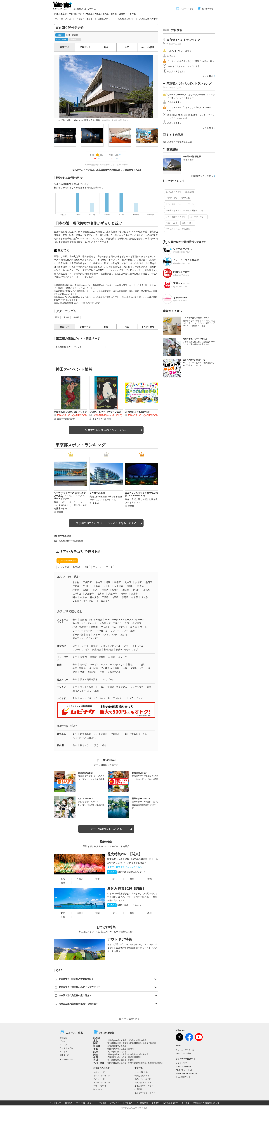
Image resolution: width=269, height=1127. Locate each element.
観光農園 (136, 623)
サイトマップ (55, 1103)
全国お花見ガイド (141, 1076)
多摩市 (134, 593)
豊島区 (86, 590)
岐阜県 (117, 1049)
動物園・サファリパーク (85, 623)
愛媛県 (117, 1060)
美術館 (76, 317)
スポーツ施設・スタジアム (114, 687)
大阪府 (110, 1054)
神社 (130, 664)
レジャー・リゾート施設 (123, 631)
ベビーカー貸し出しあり (85, 738)
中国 (95, 1057)
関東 (56, 13)
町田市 (124, 593)
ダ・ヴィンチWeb (183, 1066)
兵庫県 (123, 1054)
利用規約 (68, 1103)
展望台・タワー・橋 (140, 668)
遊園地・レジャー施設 (91, 619)
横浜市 (81, 13)
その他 (133, 13)
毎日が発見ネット (183, 1077)
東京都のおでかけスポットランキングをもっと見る (106, 523)
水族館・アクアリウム (111, 623)
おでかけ (63, 1038)
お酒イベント (172, 223)
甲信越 (96, 1046)
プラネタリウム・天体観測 (178, 229)
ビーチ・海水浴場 (81, 634)
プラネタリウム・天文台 (113, 627)
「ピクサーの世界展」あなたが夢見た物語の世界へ (190, 61)
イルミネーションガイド (144, 1093)
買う (96, 745)
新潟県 (123, 1046)
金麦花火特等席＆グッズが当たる (123, 867)
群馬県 (106, 13)
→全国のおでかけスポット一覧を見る (91, 601)
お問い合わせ (115, 1103)
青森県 (117, 1040)
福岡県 (110, 1063)
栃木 (149, 879)
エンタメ (61, 687)
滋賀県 (145, 1054)
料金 (106, 47)
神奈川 (80, 879)
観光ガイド (98, 1089)
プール (143, 627)
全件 (75, 619)
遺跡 (117, 668)
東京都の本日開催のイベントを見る (106, 429)
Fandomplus (67, 1060)
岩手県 (123, 1040)
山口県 (123, 1057)
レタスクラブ (181, 1063)
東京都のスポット (126, 19)
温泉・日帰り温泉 (89, 679)
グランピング (135, 698)
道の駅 (83, 664)
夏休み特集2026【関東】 (126, 888)
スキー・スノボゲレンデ (105, 634)
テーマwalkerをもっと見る (106, 828)
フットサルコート (89, 687)
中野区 (140, 586)
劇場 (149, 687)
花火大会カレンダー (142, 1082)
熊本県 (130, 1063)
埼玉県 (97, 13)
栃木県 (114, 13)
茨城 (63, 882)
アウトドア (62, 698)
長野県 (117, 1046)
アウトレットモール (103, 567)
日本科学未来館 (174, 102)
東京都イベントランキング (183, 39)
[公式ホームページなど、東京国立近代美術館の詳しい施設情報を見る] (106, 169)
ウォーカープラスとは (185, 1050)
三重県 (123, 1049)
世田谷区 (118, 586)
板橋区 (115, 590)
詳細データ (85, 47)
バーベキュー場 (102, 698)
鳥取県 (130, 1057)
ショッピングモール (110, 646)
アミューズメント (62, 620)
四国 (95, 1060)
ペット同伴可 (100, 734)
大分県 (137, 1063)
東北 (95, 1040)
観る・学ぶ (85, 745)
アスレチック (119, 698)
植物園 (94, 627)
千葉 (97, 879)
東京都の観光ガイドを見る (68, 347)
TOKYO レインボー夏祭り (179, 51)
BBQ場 (76, 567)
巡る (104, 745)
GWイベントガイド (142, 1079)
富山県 (117, 1052)
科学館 (112, 657)
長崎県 (123, 1063)
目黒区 (96, 586)
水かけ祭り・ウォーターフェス (180, 204)
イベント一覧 (99, 1072)
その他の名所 (113, 672)
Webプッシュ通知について (187, 1053)
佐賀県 (117, 1063)
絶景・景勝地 (79, 668)
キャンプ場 (63, 567)
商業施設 (61, 646)
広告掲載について (170, 1103)
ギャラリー (123, 657)
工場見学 (132, 627)
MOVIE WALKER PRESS (186, 1073)
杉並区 (76, 590)
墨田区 (149, 582)
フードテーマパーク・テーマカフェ (90, 631)
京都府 (117, 1054)
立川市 (101, 593)
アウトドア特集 (119, 939)
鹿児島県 (151, 1063)
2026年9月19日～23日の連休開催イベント (185, 210)
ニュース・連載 (186, 9)
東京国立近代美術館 (66, 419)
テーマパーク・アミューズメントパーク (124, 619)
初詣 (82, 672)
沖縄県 (159, 1063)
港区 (108, 582)
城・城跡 (93, 668)
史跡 (125, 668)
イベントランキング (101, 1076)
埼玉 (115, 879)
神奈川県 (73, 13)
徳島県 (123, 1060)
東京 (63, 879)
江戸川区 (77, 593)
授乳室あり (116, 734)
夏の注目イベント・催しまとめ (180, 192)
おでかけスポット (84, 19)
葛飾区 (146, 590)
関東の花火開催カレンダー (126, 872)
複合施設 (108, 649)
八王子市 (89, 593)
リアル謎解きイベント (176, 217)
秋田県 (130, 1040)
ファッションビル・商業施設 (87, 649)
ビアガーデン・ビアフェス (178, 198)
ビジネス (63, 1052)
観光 (59, 664)
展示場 (123, 634)
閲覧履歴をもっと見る (202, 176)
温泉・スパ (62, 679)
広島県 (110, 1057)
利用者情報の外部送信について (206, 1103)
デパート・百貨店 (89, 646)
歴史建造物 (106, 668)
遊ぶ (75, 745)
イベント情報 (147, 47)
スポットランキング (101, 1082)
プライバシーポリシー (85, 1103)
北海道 (96, 1037)
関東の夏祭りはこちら (123, 905)
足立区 (136, 590)
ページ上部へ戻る (130, 1018)
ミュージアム (62, 658)
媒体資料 (155, 1103)
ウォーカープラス (63, 19)
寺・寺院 (140, 664)
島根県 (137, 1057)
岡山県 (117, 1057)
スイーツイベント (198, 217)
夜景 (102, 672)
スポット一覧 (99, 1079)
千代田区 (87, 582)
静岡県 (130, 1049)
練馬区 (126, 590)
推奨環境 (102, 1103)
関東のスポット (105, 19)
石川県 (110, 1052)
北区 (95, 590)
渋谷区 (130, 586)
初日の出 (92, 672)
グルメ (62, 1041)
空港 (75, 672)
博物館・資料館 (97, 657)
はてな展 (171, 56)
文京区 (128, 582)
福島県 (143, 1040)
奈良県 (130, 1054)
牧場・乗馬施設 (80, 627)
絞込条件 (61, 734)
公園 (86, 567)
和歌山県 (138, 1054)
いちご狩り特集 (141, 1072)
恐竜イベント (188, 223)
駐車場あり (85, 734)
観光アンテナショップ (127, 649)
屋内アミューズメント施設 (86, 638)
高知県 (130, 1060)
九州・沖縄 (98, 1063)
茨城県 (122, 13)
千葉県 (89, 13)
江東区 (76, 586)
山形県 (137, 1040)
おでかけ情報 (207, 9)
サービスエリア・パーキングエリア (107, 664)
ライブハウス (136, 687)
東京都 (64, 13)
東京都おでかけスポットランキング (189, 83)
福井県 (123, 1052)
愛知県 (110, 1049)
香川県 (110, 1060)
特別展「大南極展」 (176, 71)
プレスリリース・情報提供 (136, 1103)
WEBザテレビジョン (184, 1070)
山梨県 (110, 1046)
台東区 (138, 582)
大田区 (107, 586)
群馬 (132, 879)
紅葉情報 (138, 1089)
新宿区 (117, 582)
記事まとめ (64, 1055)
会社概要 (185, 1103)
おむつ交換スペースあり (137, 734)
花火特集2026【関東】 (124, 854)
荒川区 (105, 590)
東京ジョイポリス (175, 123)
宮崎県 (143, 1063)
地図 (127, 47)
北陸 (95, 1052)
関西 (95, 1054)
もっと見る (207, 76)
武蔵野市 (112, 593)
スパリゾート (107, 679)
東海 (95, 1049)
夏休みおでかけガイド (143, 1086)
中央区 (99, 582)
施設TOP (64, 47)
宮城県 (110, 1040)
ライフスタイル (66, 1048)
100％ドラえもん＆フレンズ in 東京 (183, 66)
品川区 (86, 586)
